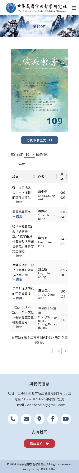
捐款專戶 (36, 443)
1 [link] (59, 350)
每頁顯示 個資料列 (29, 154)
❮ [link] (52, 350)
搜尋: (21, 163)
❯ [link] (65, 350)
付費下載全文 (36, 140)
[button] (34, 176)
